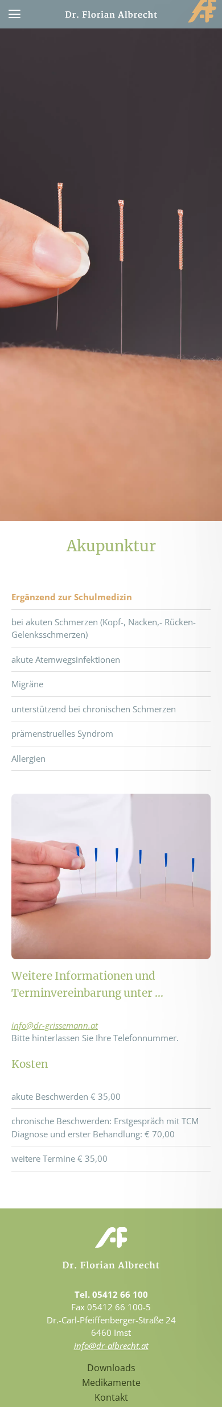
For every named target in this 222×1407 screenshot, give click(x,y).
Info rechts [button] (203, 6)
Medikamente (111, 1382)
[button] (14, 14)
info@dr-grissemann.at (54, 1025)
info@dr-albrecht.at (111, 1345)
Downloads (111, 1367)
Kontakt (111, 1397)
